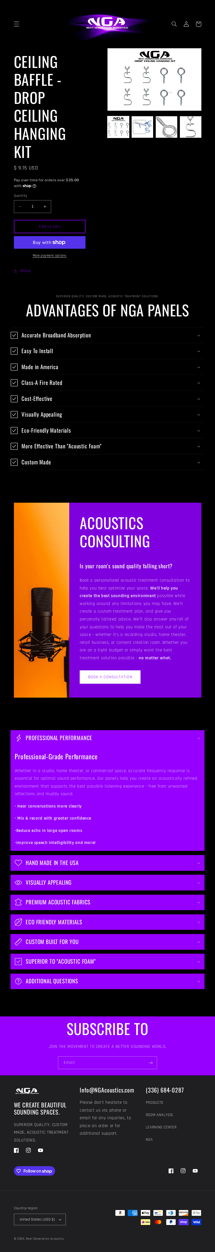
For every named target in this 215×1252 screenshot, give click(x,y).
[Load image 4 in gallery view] (190, 127)
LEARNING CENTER (161, 1127)
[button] (16, 24)
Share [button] (25, 270)
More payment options (50, 255)
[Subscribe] (151, 1062)
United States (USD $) (37, 1219)
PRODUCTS (154, 1102)
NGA (149, 1139)
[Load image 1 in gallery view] (118, 127)
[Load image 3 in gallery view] (166, 127)
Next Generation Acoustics (45, 1239)
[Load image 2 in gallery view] (142, 127)
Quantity (20, 195)
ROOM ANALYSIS (159, 1114)
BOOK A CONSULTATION (110, 677)
